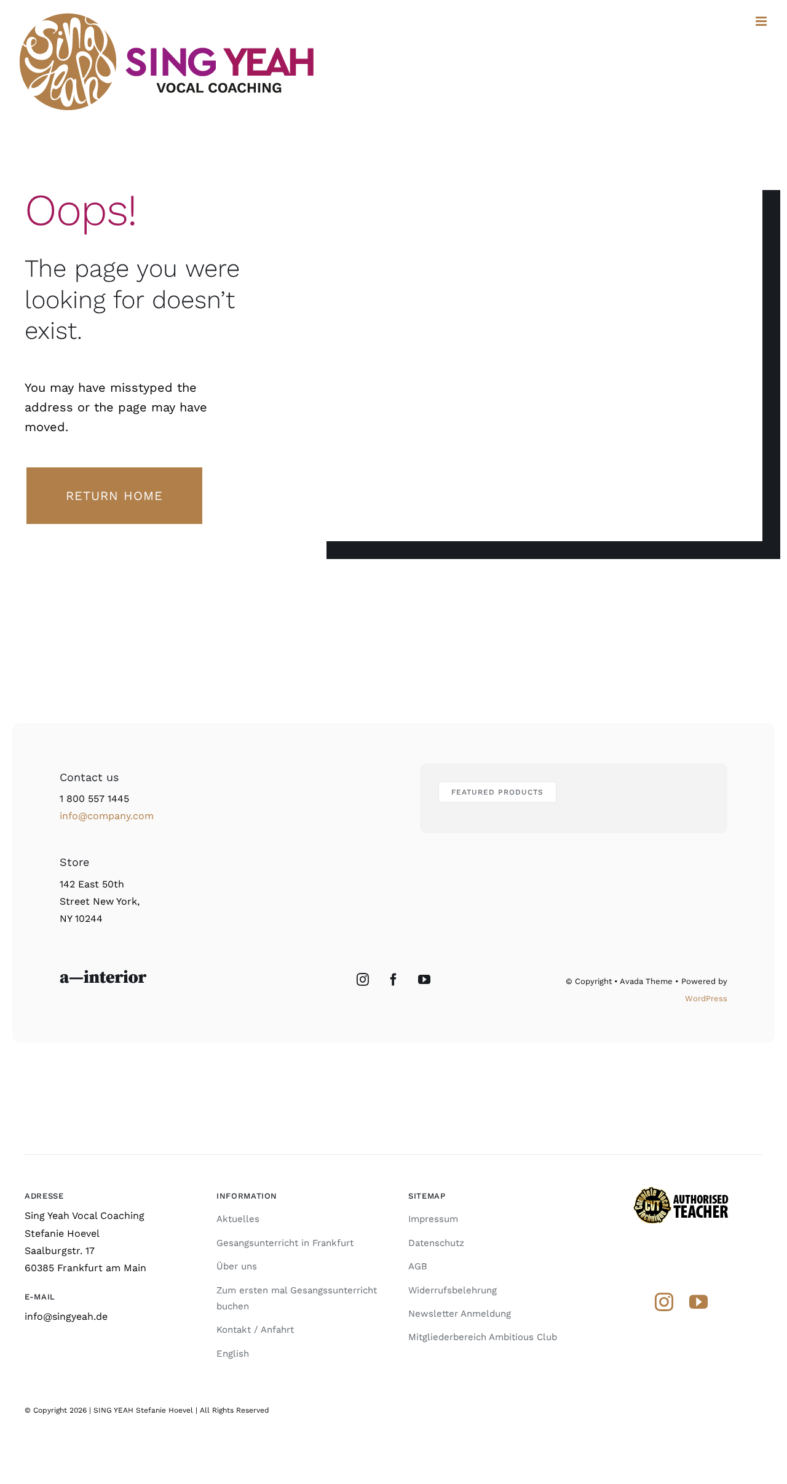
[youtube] (698, 1302)
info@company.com (107, 816)
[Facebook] (393, 979)
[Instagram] (362, 979)
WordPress (706, 998)
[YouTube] (424, 979)
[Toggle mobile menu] (762, 21)
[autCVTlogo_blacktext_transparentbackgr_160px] (681, 1190)
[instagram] (664, 1302)
